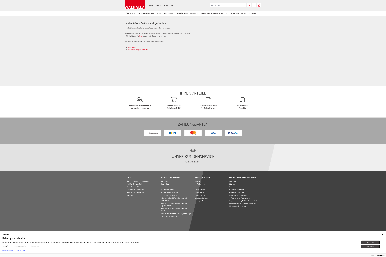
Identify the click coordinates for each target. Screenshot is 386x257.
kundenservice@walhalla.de (138, 50)
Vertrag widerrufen (201, 201)
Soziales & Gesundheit (134, 184)
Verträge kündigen (201, 198)
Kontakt (159, 5)
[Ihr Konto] (254, 5)
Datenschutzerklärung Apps (170, 216)
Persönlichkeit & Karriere (135, 187)
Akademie (130, 195)
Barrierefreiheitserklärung (169, 192)
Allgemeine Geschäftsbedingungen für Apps (176, 214)
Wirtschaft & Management (136, 192)
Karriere (232, 187)
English (5, 234)
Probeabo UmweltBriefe (237, 192)
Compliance (165, 187)
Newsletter (168, 5)
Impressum (164, 181)
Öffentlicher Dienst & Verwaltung (138, 181)
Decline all (370, 246)
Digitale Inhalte (200, 195)
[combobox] (225, 5)
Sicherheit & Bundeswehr (135, 190)
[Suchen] (243, 5)
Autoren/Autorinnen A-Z (237, 190)
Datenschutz (165, 184)
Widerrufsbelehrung (168, 190)
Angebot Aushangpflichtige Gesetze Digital (243, 201)
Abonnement (199, 192)
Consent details (7, 250)
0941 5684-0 (132, 47)
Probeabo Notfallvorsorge (238, 195)
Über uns (232, 184)
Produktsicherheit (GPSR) (169, 195)
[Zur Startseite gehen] (135, 4)
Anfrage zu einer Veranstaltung (239, 198)
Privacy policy (20, 250)
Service (152, 5)
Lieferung (198, 187)
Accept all (370, 242)
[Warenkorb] (259, 5)
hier (140, 36)
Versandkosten (200, 190)
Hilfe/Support (199, 184)
